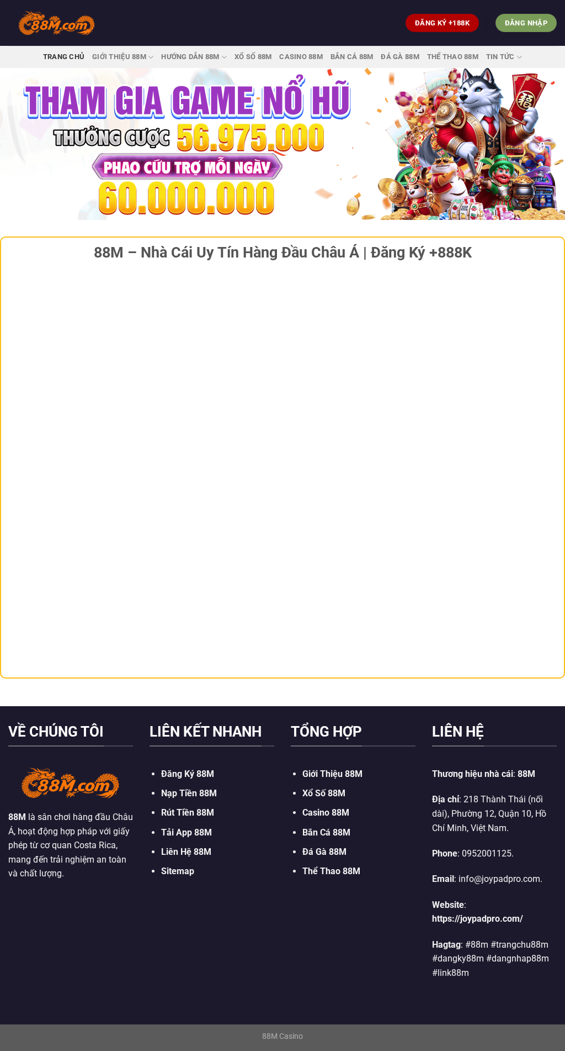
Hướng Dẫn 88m (190, 56)
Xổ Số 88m (252, 56)
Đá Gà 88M (400, 56)
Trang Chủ (63, 56)
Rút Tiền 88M (187, 812)
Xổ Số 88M (323, 793)
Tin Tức (500, 56)
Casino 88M (301, 56)
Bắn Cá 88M (352, 56)
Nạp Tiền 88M (189, 793)
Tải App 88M (186, 832)
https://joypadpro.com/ (477, 918)
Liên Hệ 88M (186, 852)
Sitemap (177, 871)
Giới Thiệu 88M (119, 56)
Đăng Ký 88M (187, 774)
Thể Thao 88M (452, 56)
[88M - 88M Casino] (56, 22)
